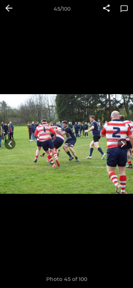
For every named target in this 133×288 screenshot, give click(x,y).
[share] (106, 9)
